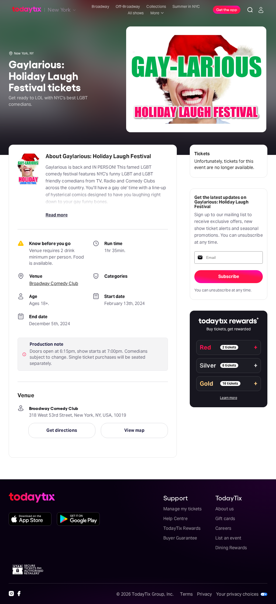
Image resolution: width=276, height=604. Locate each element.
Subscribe (228, 276)
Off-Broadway (128, 6)
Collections (156, 6)
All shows (136, 13)
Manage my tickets (182, 509)
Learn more (228, 398)
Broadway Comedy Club (53, 283)
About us (224, 509)
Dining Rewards (231, 548)
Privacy (204, 594)
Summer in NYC (186, 6)
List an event (228, 538)
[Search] (250, 9)
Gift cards (225, 518)
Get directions (61, 430)
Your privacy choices (237, 594)
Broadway (100, 6)
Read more (57, 215)
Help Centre (175, 518)
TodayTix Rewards (182, 528)
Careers (223, 528)
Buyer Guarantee (180, 538)
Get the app (226, 9)
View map (134, 430)
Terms (186, 594)
